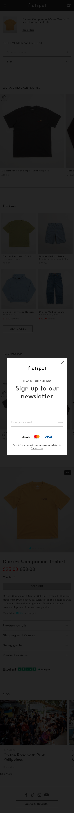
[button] (62, 362)
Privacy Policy (37, 448)
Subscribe (59, 422)
